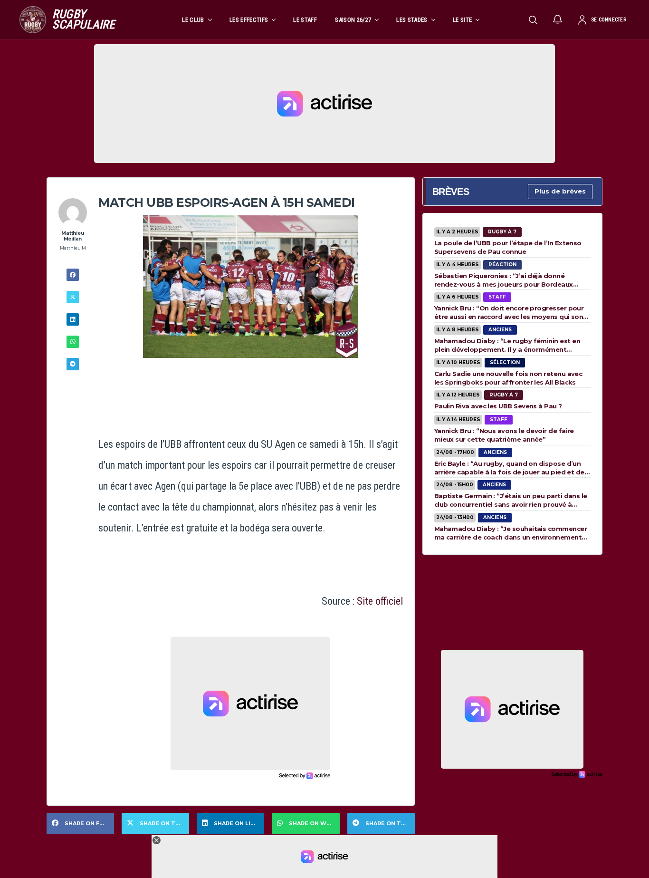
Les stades (411, 19)
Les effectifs (248, 19)
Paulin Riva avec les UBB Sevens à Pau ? (498, 406)
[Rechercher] (533, 19)
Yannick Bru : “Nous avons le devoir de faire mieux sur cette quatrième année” (504, 435)
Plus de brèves (560, 191)
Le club (193, 19)
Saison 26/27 (353, 19)
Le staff (305, 19)
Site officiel (380, 601)
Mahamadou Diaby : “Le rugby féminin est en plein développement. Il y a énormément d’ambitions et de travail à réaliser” (507, 345)
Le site (462, 19)
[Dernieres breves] (557, 19)
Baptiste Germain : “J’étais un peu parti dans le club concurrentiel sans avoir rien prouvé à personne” (510, 500)
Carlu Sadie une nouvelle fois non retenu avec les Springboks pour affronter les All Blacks (508, 378)
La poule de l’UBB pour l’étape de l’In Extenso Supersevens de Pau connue (508, 247)
